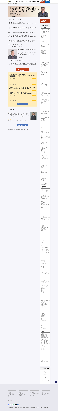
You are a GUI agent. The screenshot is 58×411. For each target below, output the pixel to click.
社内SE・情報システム (45, 280)
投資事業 (43, 47)
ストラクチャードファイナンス (44, 45)
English (49, 0)
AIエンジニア (42, 257)
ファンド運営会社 (44, 377)
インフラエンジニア (43, 306)
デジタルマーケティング (44, 288)
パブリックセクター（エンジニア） (45, 251)
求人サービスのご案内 (11, 393)
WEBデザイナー (43, 289)
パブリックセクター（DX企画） (45, 249)
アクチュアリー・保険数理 (44, 84)
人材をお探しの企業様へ (45, 0)
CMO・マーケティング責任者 (44, 213)
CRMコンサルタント (43, 150)
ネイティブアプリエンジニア (44, 303)
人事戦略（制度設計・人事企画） (45, 227)
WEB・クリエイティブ (45, 285)
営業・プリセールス (44, 272)
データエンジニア (43, 305)
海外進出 (43, 242)
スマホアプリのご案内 (11, 399)
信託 (41, 112)
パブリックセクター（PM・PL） (45, 250)
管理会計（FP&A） (43, 203)
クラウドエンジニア (43, 302)
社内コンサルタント (43, 266)
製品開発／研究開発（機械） (44, 335)
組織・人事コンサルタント (44, 156)
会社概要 (43, 391)
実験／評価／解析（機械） (44, 341)
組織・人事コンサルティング (45, 155)
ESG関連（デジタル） (45, 259)
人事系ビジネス (44, 225)
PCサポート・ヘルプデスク (44, 283)
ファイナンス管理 (44, 199)
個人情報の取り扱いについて (18, 407)
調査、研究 (42, 179)
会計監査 (42, 207)
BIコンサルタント (43, 151)
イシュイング (42, 119)
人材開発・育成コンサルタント (44, 158)
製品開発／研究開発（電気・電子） (45, 334)
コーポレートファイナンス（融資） (45, 100)
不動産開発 (42, 68)
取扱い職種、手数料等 (32, 407)
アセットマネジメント (43, 65)
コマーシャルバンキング (45, 99)
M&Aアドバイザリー (43, 166)
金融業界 (20, 392)
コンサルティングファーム (45, 380)
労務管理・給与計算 (43, 229)
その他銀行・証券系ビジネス (45, 111)
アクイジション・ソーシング (44, 64)
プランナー (42, 324)
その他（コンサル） (44, 183)
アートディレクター (43, 322)
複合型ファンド (43, 51)
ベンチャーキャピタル (43, 53)
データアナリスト (43, 316)
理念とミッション (44, 392)
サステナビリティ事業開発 (44, 198)
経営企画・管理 (44, 263)
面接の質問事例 (10, 396)
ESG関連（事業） (44, 195)
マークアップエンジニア (44, 286)
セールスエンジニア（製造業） (44, 361)
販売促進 (42, 329)
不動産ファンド (43, 52)
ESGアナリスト (43, 36)
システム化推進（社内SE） (44, 282)
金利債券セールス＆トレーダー (44, 95)
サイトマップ (41, 407)
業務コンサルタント (43, 143)
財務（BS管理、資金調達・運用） (45, 204)
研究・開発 (43, 333)
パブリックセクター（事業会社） (45, 190)
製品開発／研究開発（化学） (44, 336)
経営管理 (43, 240)
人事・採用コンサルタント (44, 157)
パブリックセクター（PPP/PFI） (45, 32)
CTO (41, 264)
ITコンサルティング (44, 147)
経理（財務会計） (43, 202)
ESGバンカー (42, 37)
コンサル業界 (21, 393)
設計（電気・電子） (43, 346)
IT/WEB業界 (20, 395)
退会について (46, 407)
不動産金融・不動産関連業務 (45, 62)
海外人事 (42, 230)
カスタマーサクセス (43, 278)
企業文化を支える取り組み (45, 393)
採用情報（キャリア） (45, 396)
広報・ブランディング (43, 328)
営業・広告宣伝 (44, 320)
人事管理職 (42, 226)
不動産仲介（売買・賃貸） (44, 72)
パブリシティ (43, 395)
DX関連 (43, 253)
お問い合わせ (11, 407)
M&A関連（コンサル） (45, 165)
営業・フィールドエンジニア (45, 360)
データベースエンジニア (44, 304)
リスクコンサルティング (45, 168)
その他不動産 (42, 74)
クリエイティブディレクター (44, 323)
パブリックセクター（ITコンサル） (45, 132)
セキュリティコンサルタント (44, 172)
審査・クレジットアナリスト (44, 103)
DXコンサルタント (43, 153)
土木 (41, 73)
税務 (41, 206)
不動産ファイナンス (43, 63)
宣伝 (41, 327)
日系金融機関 (43, 371)
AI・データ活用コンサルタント (44, 154)
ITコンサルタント (43, 148)
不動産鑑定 (42, 67)
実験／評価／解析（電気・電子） (45, 340)
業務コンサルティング (44, 142)
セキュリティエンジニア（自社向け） (45, 238)
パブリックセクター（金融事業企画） (45, 31)
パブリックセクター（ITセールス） (45, 252)
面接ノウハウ (9, 395)
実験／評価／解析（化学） (44, 342)
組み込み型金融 (43, 120)
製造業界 (20, 396)
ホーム (9, 391)
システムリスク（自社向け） (44, 237)
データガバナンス (43, 315)
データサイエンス (44, 313)
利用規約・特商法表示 (26, 407)
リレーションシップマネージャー (45, 101)
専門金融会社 (43, 375)
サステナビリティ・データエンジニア (45, 260)
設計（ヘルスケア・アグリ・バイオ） (45, 349)
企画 (41, 214)
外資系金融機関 (44, 372)
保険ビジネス (43, 83)
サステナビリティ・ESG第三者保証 (45, 136)
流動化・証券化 (43, 46)
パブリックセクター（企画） (45, 189)
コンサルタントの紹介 (11, 394)
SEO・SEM (42, 291)
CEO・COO (42, 241)
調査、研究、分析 (44, 178)
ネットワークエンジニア (44, 307)
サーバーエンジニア (43, 308)
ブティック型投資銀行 (44, 374)
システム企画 (42, 267)
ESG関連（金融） (44, 33)
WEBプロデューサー (43, 287)
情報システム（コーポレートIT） (45, 281)
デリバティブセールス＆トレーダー (45, 96)
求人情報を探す (10, 392)
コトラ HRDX (32, 395)
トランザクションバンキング (44, 102)
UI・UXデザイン (43, 292)
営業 (41, 325)
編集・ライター (43, 326)
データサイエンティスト (44, 314)
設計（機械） (42, 347)
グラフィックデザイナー (44, 321)
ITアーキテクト (43, 152)
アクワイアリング (43, 118)
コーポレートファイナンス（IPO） (45, 44)
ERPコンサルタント (43, 149)
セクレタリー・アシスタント (44, 216)
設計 (42, 345)
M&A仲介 (42, 167)
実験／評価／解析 (44, 339)
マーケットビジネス (44, 92)
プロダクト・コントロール (44, 205)
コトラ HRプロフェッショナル (34, 391)
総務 (41, 215)
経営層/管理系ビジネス (22, 394)
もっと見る (34, 78)
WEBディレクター (43, 290)
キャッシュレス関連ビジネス (45, 117)
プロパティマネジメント (44, 66)
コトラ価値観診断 (32, 392)
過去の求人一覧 (10, 400)
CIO (41, 265)
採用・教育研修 (43, 228)
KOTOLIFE (31, 396)
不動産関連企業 (44, 378)
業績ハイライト (44, 394)
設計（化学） (42, 348)
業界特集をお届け (21, 391)
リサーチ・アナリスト (43, 97)
